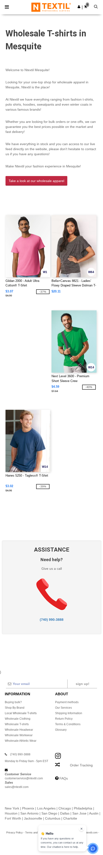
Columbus (52, 818)
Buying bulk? (13, 702)
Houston (11, 813)
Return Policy (64, 718)
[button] (79, 7)
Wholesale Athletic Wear (20, 740)
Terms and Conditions (38, 832)
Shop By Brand (14, 707)
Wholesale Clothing (17, 718)
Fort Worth (13, 818)
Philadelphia (83, 808)
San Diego (49, 813)
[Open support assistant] (93, 848)
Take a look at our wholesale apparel (36, 181)
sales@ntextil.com (17, 787)
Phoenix (28, 808)
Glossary (61, 729)
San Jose (79, 813)
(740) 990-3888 (51, 619)
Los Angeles (46, 808)
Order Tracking (81, 765)
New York (12, 808)
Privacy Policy (14, 832)
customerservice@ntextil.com (24, 778)
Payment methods (67, 702)
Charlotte (70, 818)
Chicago (64, 808)
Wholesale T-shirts (17, 724)
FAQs (63, 778)
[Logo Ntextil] (51, 7)
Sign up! (82, 684)
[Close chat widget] (81, 828)
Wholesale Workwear (19, 735)
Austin (93, 813)
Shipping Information (68, 713)
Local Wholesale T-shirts (21, 713)
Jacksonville (33, 818)
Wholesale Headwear (19, 729)
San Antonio (29, 813)
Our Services (63, 707)
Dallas (64, 813)
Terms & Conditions (67, 724)
